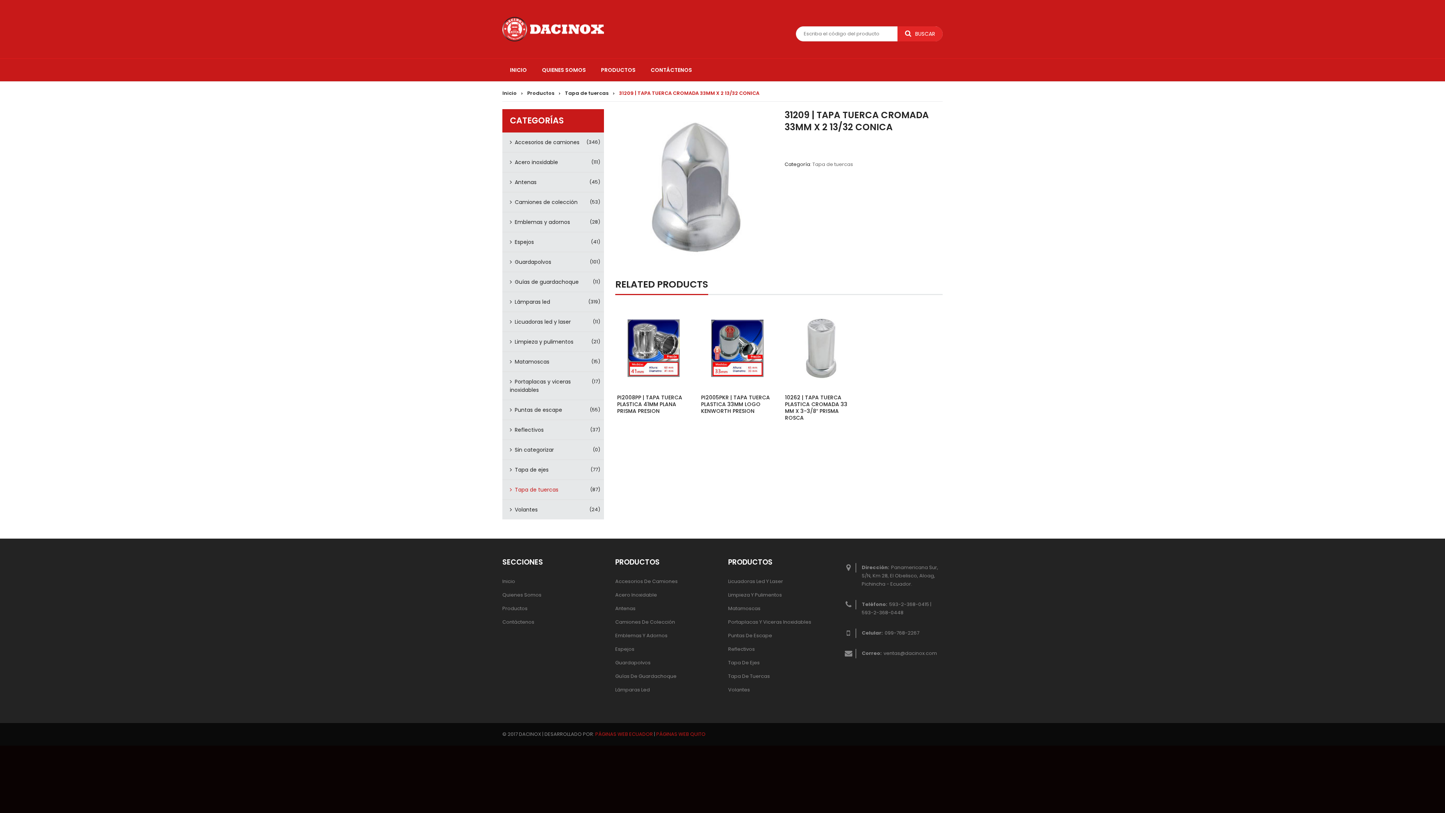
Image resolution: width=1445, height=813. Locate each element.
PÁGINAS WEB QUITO (681, 734)
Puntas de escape (538, 410)
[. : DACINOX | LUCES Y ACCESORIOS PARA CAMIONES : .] (553, 28)
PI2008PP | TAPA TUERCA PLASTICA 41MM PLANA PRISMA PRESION (649, 404)
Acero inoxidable (536, 162)
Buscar (925, 34)
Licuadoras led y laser (543, 322)
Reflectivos (529, 430)
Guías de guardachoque (547, 282)
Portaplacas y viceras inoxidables (540, 386)
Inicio (509, 93)
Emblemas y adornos (542, 222)
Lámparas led (532, 302)
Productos (540, 93)
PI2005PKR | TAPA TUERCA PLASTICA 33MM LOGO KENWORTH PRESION (735, 404)
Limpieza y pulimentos (544, 342)
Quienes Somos (521, 594)
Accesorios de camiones (547, 142)
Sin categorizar (534, 450)
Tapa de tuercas (586, 93)
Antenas (526, 182)
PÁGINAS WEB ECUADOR (624, 734)
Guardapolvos (533, 262)
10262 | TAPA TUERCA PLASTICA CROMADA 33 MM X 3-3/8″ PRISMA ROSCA (816, 407)
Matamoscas (532, 361)
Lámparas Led (632, 689)
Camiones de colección (546, 202)
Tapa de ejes (532, 469)
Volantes (526, 509)
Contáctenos (518, 622)
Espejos (524, 242)
